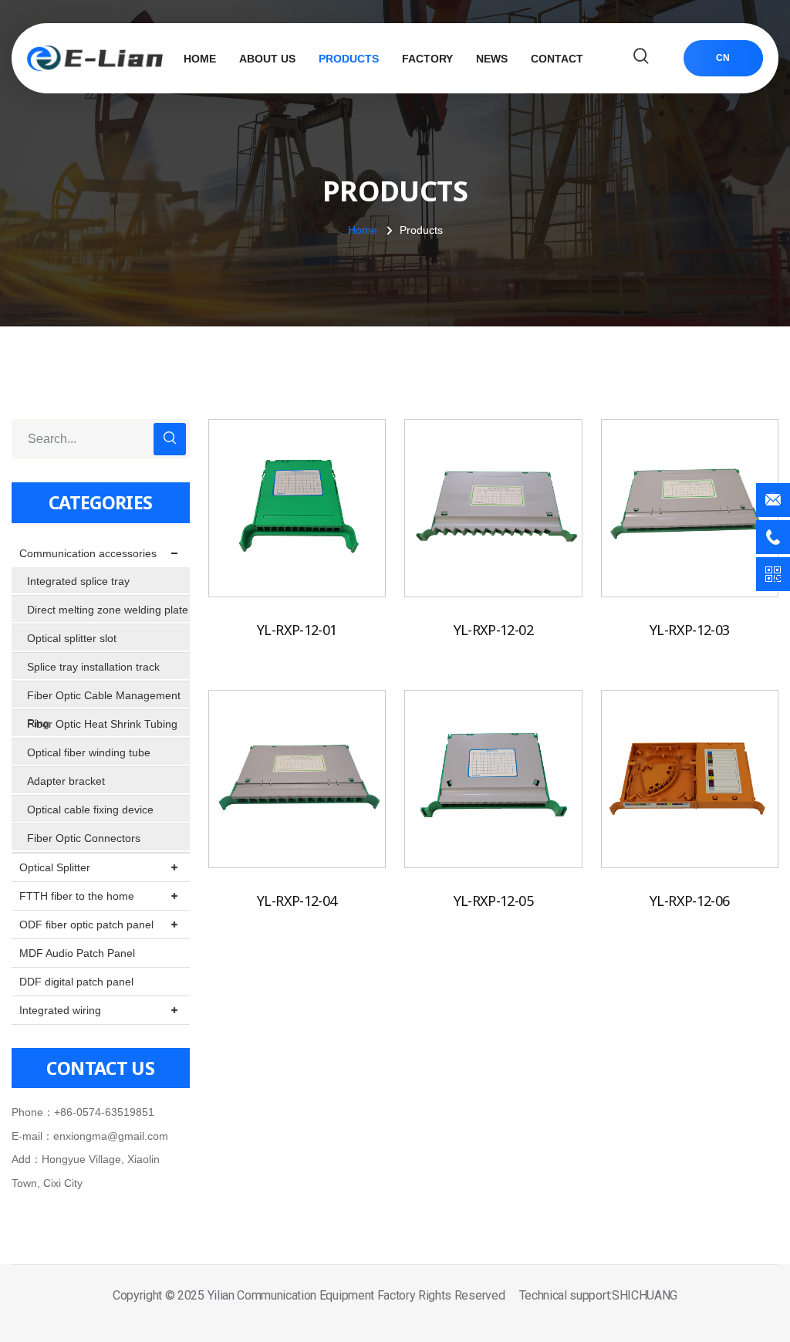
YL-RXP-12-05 (493, 900)
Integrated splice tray (78, 581)
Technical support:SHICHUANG (598, 1295)
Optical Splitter (54, 867)
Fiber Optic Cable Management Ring (104, 699)
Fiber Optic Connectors (83, 838)
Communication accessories (88, 553)
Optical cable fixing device (90, 809)
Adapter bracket (66, 781)
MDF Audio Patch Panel (77, 953)
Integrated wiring (60, 1010)
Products (349, 58)
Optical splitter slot (71, 638)
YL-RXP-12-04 (296, 900)
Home (200, 58)
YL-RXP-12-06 (689, 900)
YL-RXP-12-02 (493, 629)
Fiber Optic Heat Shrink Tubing (102, 724)
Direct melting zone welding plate (107, 609)
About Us (267, 58)
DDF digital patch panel (76, 981)
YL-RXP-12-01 (296, 629)
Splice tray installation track (93, 667)
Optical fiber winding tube (88, 752)
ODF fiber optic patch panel (86, 924)
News (492, 58)
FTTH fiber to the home (76, 896)
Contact (557, 58)
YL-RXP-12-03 (689, 629)
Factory (427, 58)
